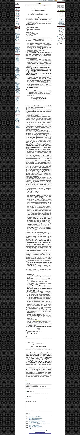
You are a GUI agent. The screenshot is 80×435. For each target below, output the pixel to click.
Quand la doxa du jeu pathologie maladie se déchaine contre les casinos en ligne (37, 421)
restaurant (59, 9)
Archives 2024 (17, 9)
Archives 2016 (17, 14)
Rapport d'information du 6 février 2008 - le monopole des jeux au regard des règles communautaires (17, 113)
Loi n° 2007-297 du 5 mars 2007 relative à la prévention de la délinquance (17, 121)
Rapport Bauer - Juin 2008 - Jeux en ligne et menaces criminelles (17, 108)
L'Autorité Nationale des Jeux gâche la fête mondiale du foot (35, 416)
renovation (63, 10)
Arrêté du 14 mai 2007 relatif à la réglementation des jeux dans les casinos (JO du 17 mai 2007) (17, 118)
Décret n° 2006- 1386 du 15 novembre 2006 (17, 125)
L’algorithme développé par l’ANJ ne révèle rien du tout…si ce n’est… (35, 418)
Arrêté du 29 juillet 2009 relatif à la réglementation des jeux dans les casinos (17, 99)
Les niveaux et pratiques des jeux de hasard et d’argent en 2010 (17, 81)
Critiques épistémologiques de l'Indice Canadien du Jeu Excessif (35, 420)
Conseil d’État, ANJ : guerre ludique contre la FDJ (34, 425)
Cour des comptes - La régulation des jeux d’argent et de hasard (17, 32)
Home (39, 0)
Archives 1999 (17, 25)
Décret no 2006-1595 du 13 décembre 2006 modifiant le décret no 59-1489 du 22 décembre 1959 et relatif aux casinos (17, 123)
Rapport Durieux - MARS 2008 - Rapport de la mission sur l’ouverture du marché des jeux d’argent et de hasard (17, 110)
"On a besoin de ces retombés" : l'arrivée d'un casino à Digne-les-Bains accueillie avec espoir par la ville (62, 19)
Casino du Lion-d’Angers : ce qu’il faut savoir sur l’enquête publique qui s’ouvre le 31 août (61, 13)
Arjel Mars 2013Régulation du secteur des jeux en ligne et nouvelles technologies (17, 60)
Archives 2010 (17, 18)
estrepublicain (62, 9)
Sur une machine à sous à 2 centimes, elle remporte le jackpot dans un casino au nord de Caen (62, 22)
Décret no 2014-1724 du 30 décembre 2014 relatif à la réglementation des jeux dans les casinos (17, 52)
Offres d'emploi (49, 0)
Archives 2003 (17, 22)
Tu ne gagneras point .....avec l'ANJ (32, 428)
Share (26, 380)
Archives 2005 (17, 21)
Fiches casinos (43, 0)
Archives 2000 (17, 24)
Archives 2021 (17, 11)
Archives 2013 (17, 16)
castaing (59, 10)
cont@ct (54, 0)
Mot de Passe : (16, 3)
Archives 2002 (17, 23)
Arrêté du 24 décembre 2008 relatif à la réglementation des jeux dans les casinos (17, 105)
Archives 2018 (17, 13)
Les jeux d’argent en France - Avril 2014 (17, 53)
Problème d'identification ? (16, 6)
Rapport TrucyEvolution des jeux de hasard (17, 127)
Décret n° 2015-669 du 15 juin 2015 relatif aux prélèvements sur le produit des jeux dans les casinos (17, 34)
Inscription (16, 5)
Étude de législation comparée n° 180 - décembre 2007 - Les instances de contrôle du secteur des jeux (17, 116)
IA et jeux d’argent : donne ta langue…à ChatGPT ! (34, 422)
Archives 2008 (17, 19)
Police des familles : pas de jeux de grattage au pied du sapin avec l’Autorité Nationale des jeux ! (38, 427)
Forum (41, 0)
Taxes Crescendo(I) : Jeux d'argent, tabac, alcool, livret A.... (35, 419)
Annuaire (52, 0)
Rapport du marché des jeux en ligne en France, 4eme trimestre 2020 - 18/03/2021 (17, 30)
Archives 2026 (17, 8)
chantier (61, 10)
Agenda (46, 0)
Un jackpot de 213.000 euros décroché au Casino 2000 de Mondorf (61, 24)
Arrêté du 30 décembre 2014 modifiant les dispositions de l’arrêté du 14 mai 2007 (17, 45)
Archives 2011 (17, 17)
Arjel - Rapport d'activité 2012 (17, 58)
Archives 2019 (17, 12)
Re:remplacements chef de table (60, 36)
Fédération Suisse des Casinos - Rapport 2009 (17, 97)
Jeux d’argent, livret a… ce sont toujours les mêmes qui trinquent (35, 426)
